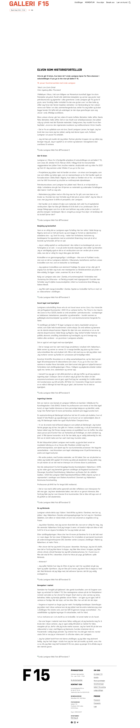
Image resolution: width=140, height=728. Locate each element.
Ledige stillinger (98, 690)
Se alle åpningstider (76, 680)
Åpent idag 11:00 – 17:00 (18, 10)
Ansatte (96, 677)
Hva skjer (100, 2)
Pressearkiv (97, 703)
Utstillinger (79, 2)
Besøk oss (110, 2)
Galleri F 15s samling (100, 687)
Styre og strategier (99, 680)
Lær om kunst (122, 2)
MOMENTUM (89, 2)
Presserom (97, 700)
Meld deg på (74, 718)
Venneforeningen (99, 684)
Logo (95, 706)
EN (32, 10)
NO (29, 10)
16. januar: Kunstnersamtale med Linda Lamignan (56, 83)
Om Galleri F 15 (98, 674)
